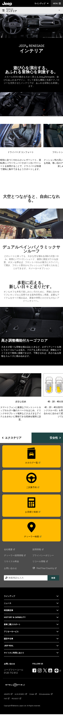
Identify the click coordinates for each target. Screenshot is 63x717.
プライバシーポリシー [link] (43, 555)
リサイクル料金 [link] (11, 561)
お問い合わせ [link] (10, 568)
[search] (26, 578)
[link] (7, 3)
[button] (41, 3)
